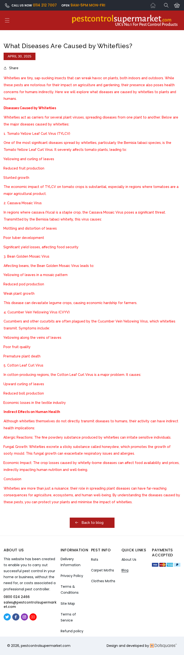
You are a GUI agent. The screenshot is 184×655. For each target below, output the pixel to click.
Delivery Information (70, 562)
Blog (124, 570)
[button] (166, 5)
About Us (128, 559)
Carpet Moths (102, 570)
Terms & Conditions (70, 589)
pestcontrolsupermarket (41, 645)
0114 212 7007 (45, 5)
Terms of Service (68, 617)
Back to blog (92, 522)
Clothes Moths (103, 581)
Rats (94, 559)
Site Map (68, 603)
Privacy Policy (72, 575)
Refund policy (72, 631)
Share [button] (13, 68)
